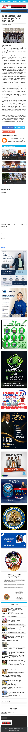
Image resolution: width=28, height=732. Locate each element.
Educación (9, 1)
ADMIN (4, 718)
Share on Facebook (9, 127)
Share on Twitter (20, 127)
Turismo (3, 1)
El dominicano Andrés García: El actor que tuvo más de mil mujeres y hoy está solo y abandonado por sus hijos (16, 662)
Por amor (9, 691)
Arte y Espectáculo (23, 1)
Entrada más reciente (5, 224)
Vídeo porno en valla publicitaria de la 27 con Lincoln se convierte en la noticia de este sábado (16, 652)
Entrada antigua (23, 224)
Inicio (15, 224)
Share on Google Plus (9, 131)
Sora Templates (15, 730)
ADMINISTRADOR (6, 701)
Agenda (15, 1)
